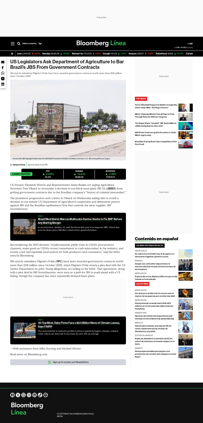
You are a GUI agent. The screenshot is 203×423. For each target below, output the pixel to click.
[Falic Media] (176, 47)
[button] (3, 62)
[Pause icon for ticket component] (12, 53)
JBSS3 (111, 188)
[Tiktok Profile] (40, 395)
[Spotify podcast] (45, 395)
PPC (59, 261)
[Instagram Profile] (29, 395)
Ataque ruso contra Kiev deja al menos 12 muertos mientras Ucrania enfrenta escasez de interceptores (155, 267)
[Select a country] (40, 44)
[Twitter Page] (18, 395)
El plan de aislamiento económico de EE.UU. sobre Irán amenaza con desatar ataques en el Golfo (155, 341)
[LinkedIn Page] (34, 395)
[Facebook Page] (12, 395)
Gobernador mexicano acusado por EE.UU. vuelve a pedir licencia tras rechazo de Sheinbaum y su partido (153, 329)
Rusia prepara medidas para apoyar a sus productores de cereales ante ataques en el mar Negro (155, 354)
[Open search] (18, 44)
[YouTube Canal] (23, 395)
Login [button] (190, 43)
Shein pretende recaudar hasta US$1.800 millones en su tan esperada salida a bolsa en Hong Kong (154, 306)
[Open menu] (12, 44)
